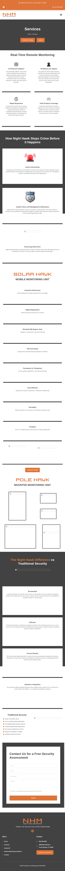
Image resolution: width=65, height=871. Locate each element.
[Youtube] (3, 7)
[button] (61, 14)
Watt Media (42, 865)
